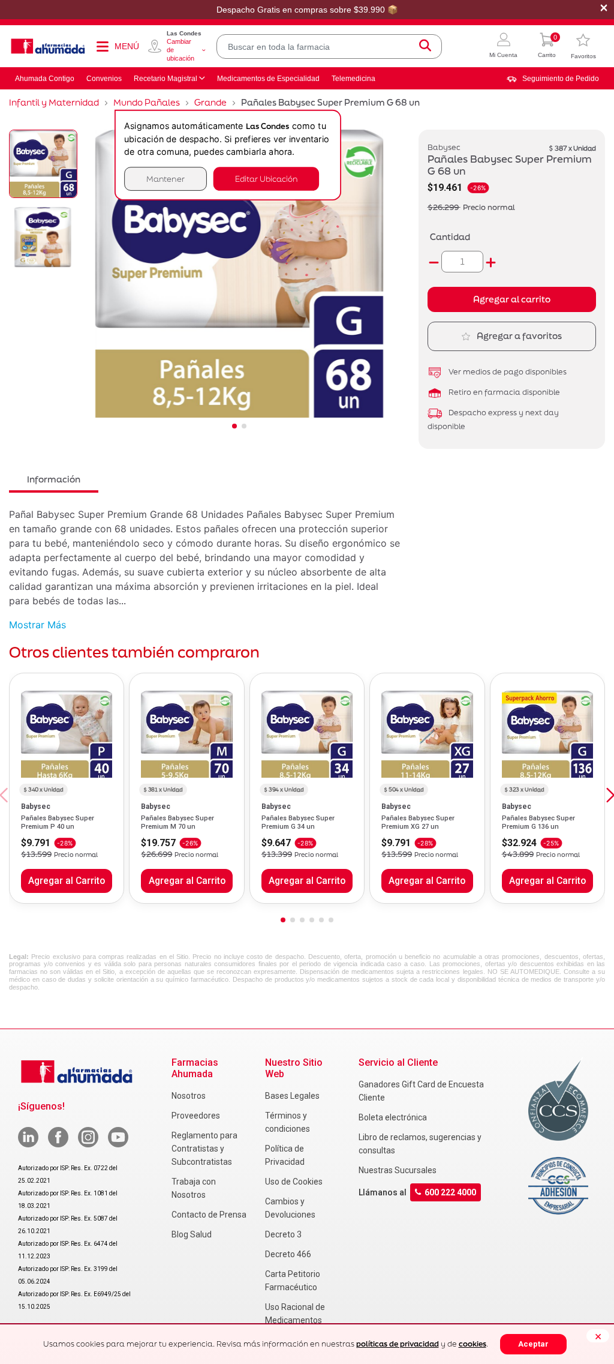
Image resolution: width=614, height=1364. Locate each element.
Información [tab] (53, 479)
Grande (210, 102)
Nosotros (188, 1096)
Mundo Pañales (146, 102)
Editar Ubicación (266, 178)
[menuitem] (553, 78)
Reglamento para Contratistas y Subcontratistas (204, 1149)
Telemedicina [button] (353, 78)
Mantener (165, 178)
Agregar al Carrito (66, 881)
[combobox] (329, 46)
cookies (472, 1344)
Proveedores (195, 1115)
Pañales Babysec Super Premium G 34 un (298, 822)
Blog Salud (191, 1234)
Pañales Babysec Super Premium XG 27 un (418, 822)
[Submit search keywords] (425, 46)
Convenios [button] (104, 78)
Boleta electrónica (393, 1117)
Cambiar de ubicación (180, 50)
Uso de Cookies (294, 1181)
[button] (503, 46)
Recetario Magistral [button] (165, 78)
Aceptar (533, 1343)
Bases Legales (292, 1096)
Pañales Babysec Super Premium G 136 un (538, 822)
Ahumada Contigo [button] (44, 78)
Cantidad (450, 236)
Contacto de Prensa (208, 1214)
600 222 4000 (450, 1192)
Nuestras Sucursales (398, 1170)
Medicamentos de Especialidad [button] (268, 78)
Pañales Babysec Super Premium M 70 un (177, 822)
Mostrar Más (37, 625)
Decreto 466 (288, 1254)
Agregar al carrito (511, 299)
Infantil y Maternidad (54, 102)
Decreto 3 (283, 1234)
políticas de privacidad (397, 1344)
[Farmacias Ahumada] (48, 46)
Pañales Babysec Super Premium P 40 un (57, 822)
